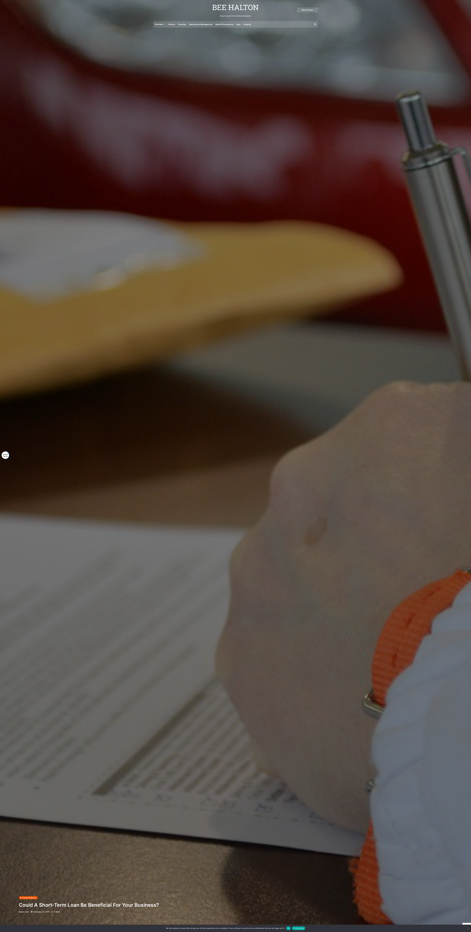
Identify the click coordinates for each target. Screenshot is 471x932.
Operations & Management (200, 24)
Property (247, 24)
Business (159, 24)
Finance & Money (29, 898)
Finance (171, 24)
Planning (182, 24)
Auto (238, 24)
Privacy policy (298, 928)
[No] (468, 928)
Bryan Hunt (24, 912)
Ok (288, 928)
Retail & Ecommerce (224, 24)
